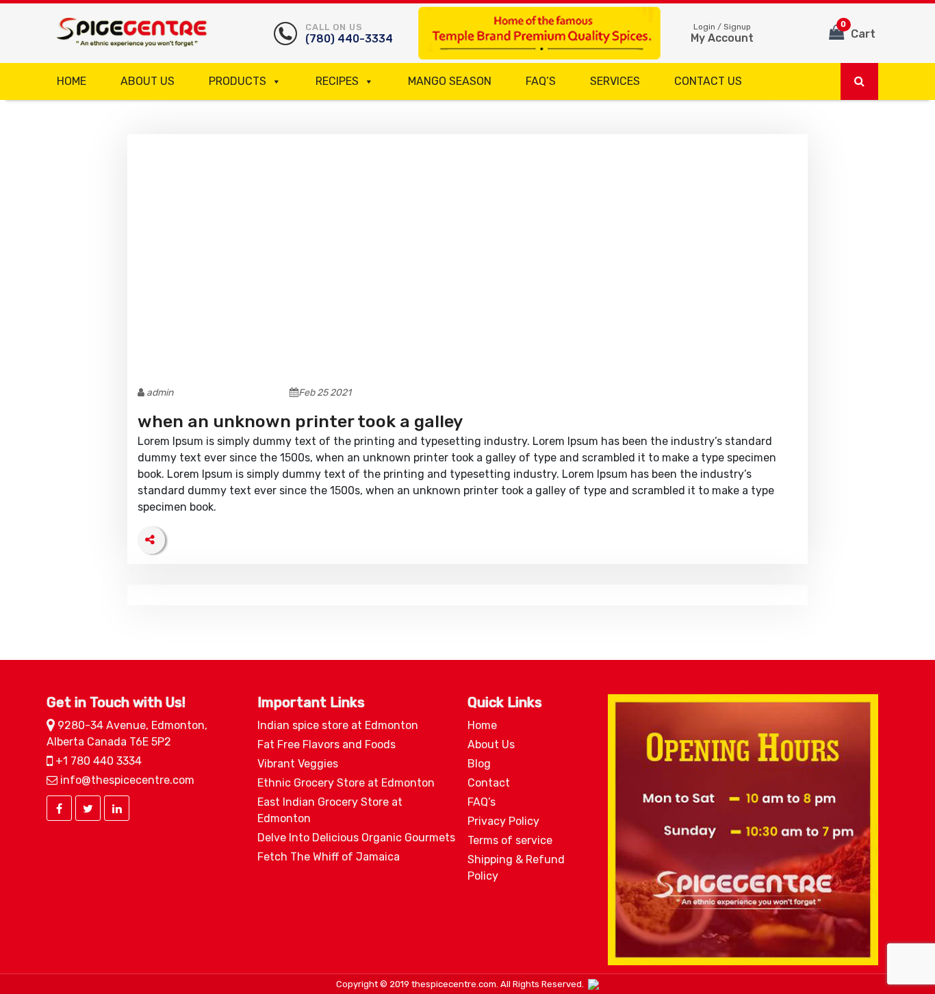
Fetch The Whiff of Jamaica (328, 856)
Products (237, 81)
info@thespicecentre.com (125, 780)
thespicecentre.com (453, 984)
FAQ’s (541, 81)
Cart (858, 30)
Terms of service (509, 840)
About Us (147, 81)
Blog (479, 763)
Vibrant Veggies (297, 763)
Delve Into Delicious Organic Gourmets (356, 837)
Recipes (337, 81)
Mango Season (449, 81)
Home (71, 81)
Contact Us (708, 81)
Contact (488, 782)
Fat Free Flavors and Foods (326, 744)
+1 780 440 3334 (97, 760)
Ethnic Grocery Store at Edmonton (346, 782)
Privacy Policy (503, 821)
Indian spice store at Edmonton (337, 725)
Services (615, 81)
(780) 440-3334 (349, 33)
